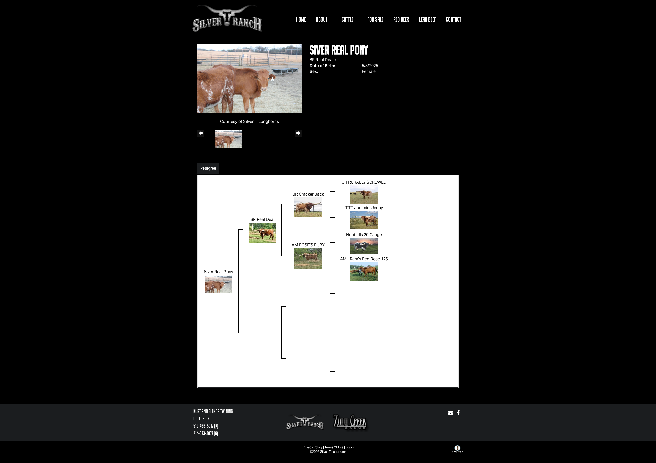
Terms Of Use (334, 447)
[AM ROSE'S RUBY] (308, 258)
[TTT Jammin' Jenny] (364, 220)
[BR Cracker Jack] (308, 207)
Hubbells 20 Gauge (364, 234)
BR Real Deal (321, 59)
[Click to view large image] (249, 78)
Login (350, 447)
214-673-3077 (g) (205, 433)
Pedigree (208, 168)
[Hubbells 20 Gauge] (364, 245)
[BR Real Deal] (262, 232)
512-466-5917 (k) (205, 426)
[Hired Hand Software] (457, 452)
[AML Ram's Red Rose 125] (364, 271)
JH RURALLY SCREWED (364, 182)
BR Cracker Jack (308, 194)
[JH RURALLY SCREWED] (364, 194)
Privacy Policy (312, 447)
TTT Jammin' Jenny (364, 208)
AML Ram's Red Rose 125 (364, 259)
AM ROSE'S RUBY (308, 245)
